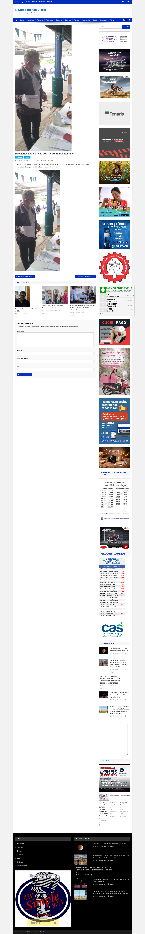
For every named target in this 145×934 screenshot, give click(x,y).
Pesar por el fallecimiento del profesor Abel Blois (28, 310)
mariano (36, 160)
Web (18, 366)
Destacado (103, 20)
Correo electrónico (22, 358)
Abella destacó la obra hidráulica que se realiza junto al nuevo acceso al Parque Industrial (118, 664)
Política (76, 20)
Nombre (19, 350)
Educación (20, 851)
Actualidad (30, 20)
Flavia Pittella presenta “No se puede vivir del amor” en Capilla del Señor (119, 695)
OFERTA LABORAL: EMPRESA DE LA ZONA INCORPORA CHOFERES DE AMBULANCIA (103, 809)
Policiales (40, 20)
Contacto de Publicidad (38, 1)
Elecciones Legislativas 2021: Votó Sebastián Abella (86, 276)
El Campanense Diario (30, 10)
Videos (112, 20)
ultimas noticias (22, 866)
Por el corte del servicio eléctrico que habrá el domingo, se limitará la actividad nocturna (82, 308)
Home (22, 20)
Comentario (21, 331)
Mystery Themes (49, 932)
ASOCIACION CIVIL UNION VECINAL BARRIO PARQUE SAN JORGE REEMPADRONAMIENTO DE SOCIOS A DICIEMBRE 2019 (110, 680)
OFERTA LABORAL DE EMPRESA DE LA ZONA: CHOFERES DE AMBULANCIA (114, 783)
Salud (95, 20)
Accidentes (49, 20)
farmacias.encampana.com (112, 313)
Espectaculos (86, 20)
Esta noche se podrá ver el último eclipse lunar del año (119, 649)
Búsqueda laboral (113, 804)
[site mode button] (125, 20)
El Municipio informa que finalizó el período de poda (26, 276)
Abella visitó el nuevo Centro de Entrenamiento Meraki (52, 307)
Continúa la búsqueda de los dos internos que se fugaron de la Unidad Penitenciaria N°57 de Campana (119, 710)
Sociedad (68, 20)
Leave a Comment (48, 160)
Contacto (49, 1)
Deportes (59, 20)
